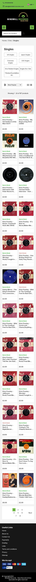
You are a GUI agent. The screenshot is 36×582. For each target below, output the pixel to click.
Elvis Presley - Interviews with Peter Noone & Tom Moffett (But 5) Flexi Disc (9, 191)
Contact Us (6, 537)
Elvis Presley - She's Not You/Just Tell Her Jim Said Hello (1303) (9, 360)
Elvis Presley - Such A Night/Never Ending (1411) (7, 428)
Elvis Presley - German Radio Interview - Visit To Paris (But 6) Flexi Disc (26, 191)
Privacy (4, 552)
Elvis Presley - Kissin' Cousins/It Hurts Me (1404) (9, 223)
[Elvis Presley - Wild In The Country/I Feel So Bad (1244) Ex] (26, 277)
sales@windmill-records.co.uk (14, 6)
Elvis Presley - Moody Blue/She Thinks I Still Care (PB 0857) (25, 496)
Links (4, 546)
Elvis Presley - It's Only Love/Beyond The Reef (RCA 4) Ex (26, 156)
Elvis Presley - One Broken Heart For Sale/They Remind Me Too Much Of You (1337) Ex (26, 259)
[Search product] (23, 33)
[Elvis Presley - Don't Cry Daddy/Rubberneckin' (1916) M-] (9, 481)
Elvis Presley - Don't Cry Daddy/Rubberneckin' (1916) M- (10, 496)
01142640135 (9, 3)
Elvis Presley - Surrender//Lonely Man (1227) (9, 122)
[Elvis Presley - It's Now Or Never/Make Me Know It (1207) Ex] (26, 209)
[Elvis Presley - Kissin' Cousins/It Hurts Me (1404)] (9, 209)
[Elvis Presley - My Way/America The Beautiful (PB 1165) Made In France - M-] (9, 141)
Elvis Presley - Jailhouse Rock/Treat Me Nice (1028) (8, 394)
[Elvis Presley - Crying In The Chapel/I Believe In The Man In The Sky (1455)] (26, 413)
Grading (4, 543)
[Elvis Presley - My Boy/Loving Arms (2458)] (26, 107)
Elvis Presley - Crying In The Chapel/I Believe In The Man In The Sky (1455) (26, 429)
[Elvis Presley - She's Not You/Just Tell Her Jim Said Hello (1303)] (9, 345)
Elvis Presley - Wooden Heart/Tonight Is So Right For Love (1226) (9, 259)
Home (4, 531)
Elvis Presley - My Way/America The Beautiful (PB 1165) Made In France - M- (9, 157)
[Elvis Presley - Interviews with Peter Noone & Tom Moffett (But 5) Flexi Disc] (9, 175)
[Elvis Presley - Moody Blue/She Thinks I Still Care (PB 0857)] (26, 481)
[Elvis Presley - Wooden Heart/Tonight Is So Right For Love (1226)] (9, 243)
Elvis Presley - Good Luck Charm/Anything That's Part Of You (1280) (26, 327)
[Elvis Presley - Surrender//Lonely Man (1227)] (9, 107)
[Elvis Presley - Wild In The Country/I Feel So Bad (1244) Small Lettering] (9, 311)
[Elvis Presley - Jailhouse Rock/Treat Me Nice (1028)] (9, 379)
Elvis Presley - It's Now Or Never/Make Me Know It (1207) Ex (26, 224)
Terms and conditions (9, 549)
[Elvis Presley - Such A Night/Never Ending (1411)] (9, 413)
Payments (5, 540)
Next (30, 513)
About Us (5, 534)
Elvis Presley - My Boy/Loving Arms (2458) (25, 122)
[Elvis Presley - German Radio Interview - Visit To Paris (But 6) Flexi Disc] (26, 175)
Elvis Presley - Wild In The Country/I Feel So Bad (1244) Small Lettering (9, 326)
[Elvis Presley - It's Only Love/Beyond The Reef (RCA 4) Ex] (26, 141)
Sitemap (5, 555)
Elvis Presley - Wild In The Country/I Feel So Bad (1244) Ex (26, 292)
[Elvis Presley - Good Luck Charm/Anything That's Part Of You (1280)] (26, 311)
